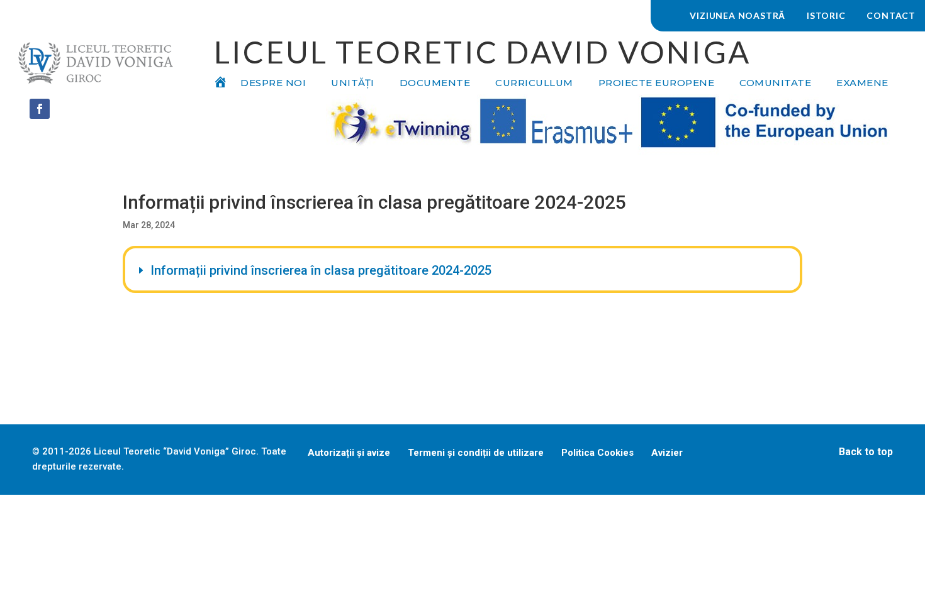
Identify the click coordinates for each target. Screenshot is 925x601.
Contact (891, 15)
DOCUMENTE (435, 84)
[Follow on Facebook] (40, 109)
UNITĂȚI (352, 84)
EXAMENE (862, 84)
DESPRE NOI (273, 84)
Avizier (667, 452)
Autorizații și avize (349, 452)
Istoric (826, 15)
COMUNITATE (775, 84)
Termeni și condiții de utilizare (476, 452)
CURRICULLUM (534, 84)
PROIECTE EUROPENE (656, 84)
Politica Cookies (597, 452)
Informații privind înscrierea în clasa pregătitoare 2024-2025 (320, 270)
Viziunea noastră (737, 15)
